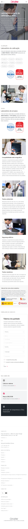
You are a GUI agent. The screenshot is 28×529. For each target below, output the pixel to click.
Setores (2, 452)
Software (3, 483)
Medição (3, 470)
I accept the (11, 359)
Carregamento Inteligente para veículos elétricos (11, 478)
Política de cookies (5, 501)
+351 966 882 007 (5, 445)
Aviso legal (3, 508)
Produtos (3, 455)
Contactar (3, 437)
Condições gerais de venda (7, 506)
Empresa (3, 459)
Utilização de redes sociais (7, 503)
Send (5, 366)
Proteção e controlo (5, 472)
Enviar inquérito (4, 447)
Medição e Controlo (5, 468)
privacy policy (14, 359)
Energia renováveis (5, 480)
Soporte (2, 457)
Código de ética (4, 510)
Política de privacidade (6, 499)
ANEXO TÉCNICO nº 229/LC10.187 (10, 52)
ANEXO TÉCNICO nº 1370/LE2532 (8, 115)
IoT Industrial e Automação (7, 485)
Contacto (3, 461)
